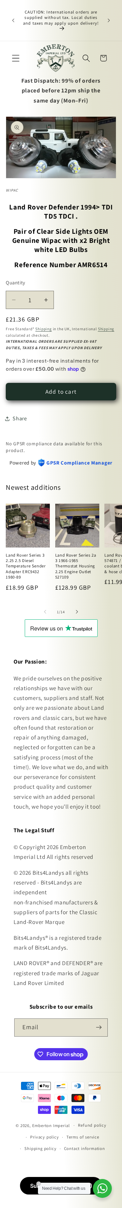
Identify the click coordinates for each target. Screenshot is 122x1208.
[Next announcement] (108, 20)
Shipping (43, 328)
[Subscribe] (99, 1027)
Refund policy (92, 1125)
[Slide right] (76, 612)
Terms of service (82, 1137)
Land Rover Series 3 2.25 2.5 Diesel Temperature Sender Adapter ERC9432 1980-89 (25, 566)
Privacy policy (44, 1137)
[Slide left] (45, 612)
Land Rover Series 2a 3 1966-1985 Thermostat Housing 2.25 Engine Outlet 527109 (75, 566)
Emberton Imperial (51, 1125)
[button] (15, 58)
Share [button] (20, 418)
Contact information (84, 1148)
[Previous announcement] (13, 20)
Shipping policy (40, 1148)
